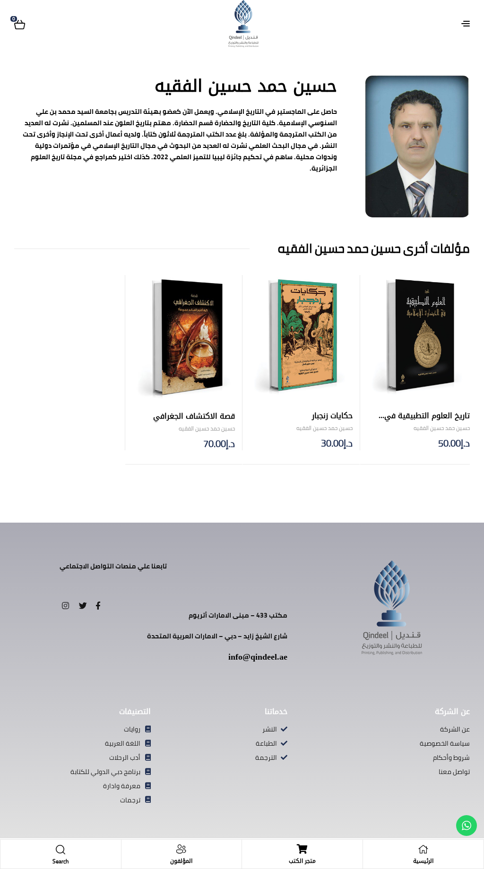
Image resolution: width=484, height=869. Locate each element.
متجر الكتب (302, 861)
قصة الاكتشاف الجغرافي (194, 416)
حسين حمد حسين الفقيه (442, 427)
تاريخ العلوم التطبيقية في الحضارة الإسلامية (427, 421)
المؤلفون (181, 861)
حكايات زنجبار (332, 415)
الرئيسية (423, 861)
